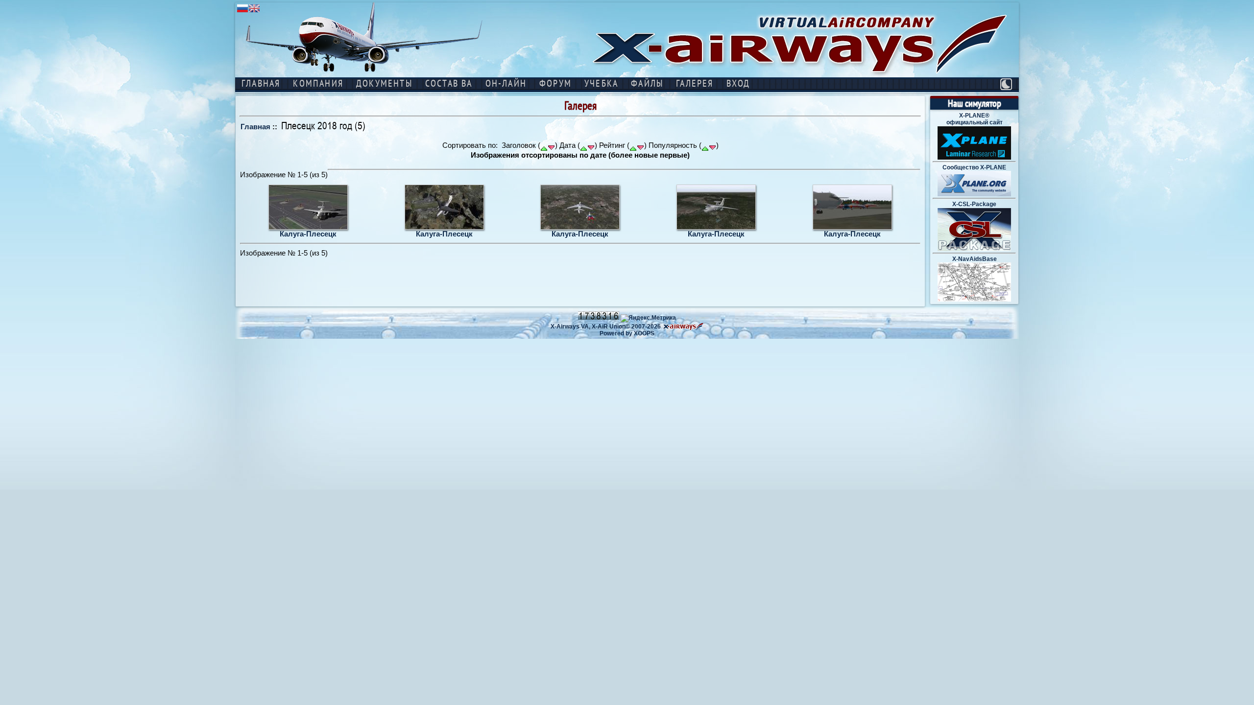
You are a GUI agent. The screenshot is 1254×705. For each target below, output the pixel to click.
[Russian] (242, 11)
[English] (254, 11)
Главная (255, 126)
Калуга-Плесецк (308, 234)
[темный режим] (1006, 84)
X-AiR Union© (611, 326)
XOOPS (644, 333)
